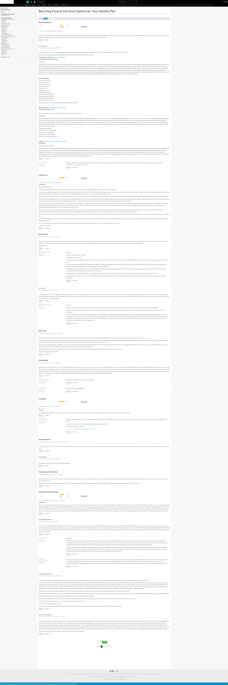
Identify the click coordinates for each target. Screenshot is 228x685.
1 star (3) (40, 26)
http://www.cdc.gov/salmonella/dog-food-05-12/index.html (81, 429)
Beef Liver (3, 22)
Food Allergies (4, 30)
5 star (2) (40, 494)
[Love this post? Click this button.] (47, 40)
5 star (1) (40, 177)
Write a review (84, 26)
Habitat (44, 5)
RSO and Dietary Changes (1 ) (7, 49)
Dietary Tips (3, 29)
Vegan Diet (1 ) (4, 53)
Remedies (27, 5)
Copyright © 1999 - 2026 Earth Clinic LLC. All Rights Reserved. (114, 678)
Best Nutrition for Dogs (5, 23)
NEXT (104, 642)
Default (46, 18)
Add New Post (41, 1)
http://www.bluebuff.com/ (59, 57)
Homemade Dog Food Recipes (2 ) (8, 36)
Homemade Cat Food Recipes (6, 34)
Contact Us (63, 5)
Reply (41, 40)
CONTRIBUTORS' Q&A (5, 57)
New (51, 18)
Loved (55, 18)
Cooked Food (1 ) (4, 26)
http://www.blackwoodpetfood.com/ (57, 107)
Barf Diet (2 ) (4, 20)
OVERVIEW (3, 12)
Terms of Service (123, 676)
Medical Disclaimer (116, 676)
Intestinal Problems (4, 37)
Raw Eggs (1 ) (4, 43)
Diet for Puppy (4, 27)
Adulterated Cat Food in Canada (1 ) (8, 19)
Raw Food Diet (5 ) (5, 15)
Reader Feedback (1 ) (5, 47)
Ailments (34, 5)
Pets (39, 5)
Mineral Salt (3, 39)
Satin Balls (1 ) (4, 50)
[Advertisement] (49, 658)
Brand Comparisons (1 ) (6, 24)
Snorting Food (4, 51)
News (49, 5)
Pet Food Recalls (4, 40)
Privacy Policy (130, 676)
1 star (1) (40, 401)
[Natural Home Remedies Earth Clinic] (27, 2)
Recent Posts (56, 5)
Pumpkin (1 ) (3, 41)
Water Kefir (3, 54)
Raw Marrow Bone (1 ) (5, 46)
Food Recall (3, 32)
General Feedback (4, 33)
